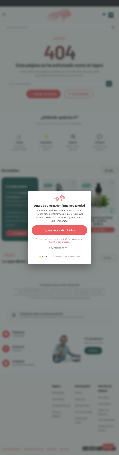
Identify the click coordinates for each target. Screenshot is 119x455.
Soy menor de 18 (58, 247)
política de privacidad (60, 242)
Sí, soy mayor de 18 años (59, 230)
